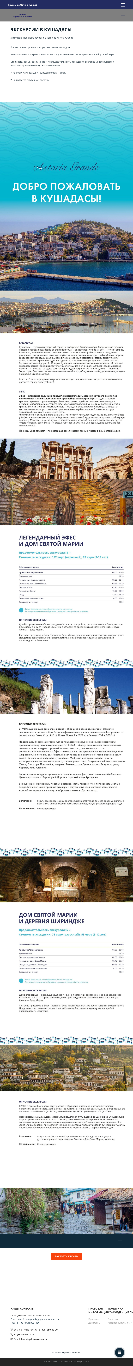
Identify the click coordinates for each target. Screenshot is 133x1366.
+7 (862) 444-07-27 (24, 1334)
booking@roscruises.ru (34, 1339)
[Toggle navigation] (123, 5)
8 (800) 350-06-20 (48, 1329)
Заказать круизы (67, 1256)
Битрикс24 (82, 1361)
